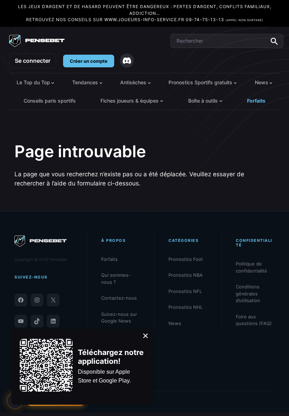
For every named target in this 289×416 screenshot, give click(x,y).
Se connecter (32, 60)
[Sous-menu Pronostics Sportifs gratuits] (235, 82)
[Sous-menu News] (270, 82)
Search (274, 41)
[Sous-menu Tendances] (101, 82)
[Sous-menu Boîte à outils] (220, 100)
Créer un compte (88, 61)
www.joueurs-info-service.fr (144, 19)
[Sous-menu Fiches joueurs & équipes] (161, 100)
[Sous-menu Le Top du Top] (52, 82)
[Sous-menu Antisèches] (149, 82)
